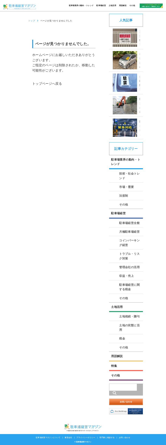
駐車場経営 (101, 5)
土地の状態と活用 (129, 327)
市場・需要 (126, 186)
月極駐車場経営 (129, 231)
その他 (132, 5)
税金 (122, 338)
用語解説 (123, 5)
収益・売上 (126, 275)
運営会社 (68, 437)
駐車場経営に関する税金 (129, 287)
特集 (114, 365)
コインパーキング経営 (129, 242)
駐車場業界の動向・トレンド (81, 5)
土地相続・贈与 (129, 316)
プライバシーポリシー (85, 437)
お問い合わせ (124, 437)
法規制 (123, 195)
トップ (31, 20)
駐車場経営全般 (129, 223)
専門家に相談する (107, 437)
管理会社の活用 (129, 267)
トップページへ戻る (47, 83)
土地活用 (112, 5)
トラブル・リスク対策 (129, 256)
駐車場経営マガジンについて (48, 437)
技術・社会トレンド (129, 176)
